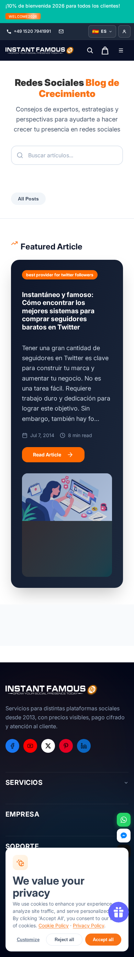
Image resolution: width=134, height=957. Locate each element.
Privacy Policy (88, 925)
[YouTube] (30, 746)
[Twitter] (48, 746)
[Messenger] (124, 835)
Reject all (64, 939)
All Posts (28, 198)
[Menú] (121, 50)
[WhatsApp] (124, 820)
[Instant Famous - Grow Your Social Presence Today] (39, 50)
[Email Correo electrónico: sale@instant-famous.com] (61, 31)
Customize (28, 939)
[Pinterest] (66, 746)
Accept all (103, 939)
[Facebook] (12, 746)
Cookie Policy (53, 925)
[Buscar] (90, 50)
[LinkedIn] (84, 746)
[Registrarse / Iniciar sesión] (124, 31)
